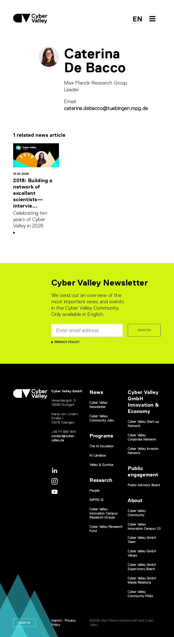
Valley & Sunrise (102, 464)
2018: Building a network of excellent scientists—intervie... (32, 193)
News (96, 392)
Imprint (56, 620)
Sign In (24, 622)
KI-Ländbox (98, 455)
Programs (101, 436)
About (135, 500)
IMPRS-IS (97, 500)
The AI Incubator (102, 446)
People (95, 490)
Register (144, 330)
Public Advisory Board (144, 485)
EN (138, 19)
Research (101, 480)
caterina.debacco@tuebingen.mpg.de (106, 108)
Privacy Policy (66, 342)
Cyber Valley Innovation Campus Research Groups (104, 513)
